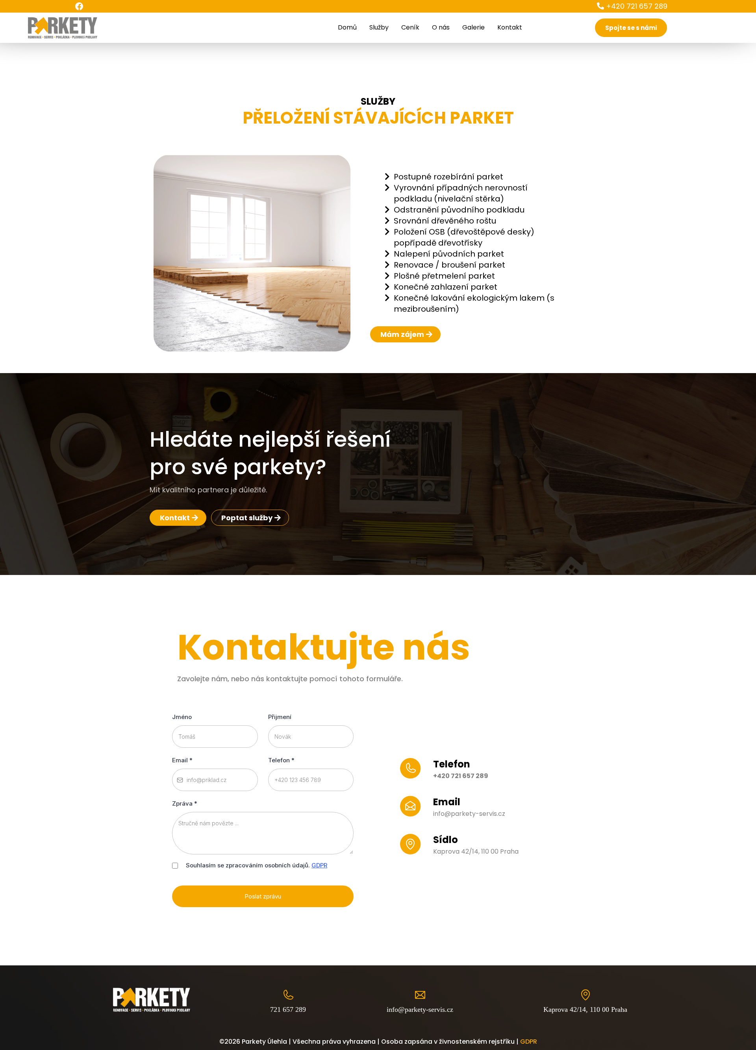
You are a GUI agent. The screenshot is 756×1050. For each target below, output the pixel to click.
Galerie (473, 27)
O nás (441, 27)
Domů (347, 27)
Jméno (182, 717)
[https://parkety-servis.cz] (62, 27)
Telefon (281, 760)
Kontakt (509, 27)
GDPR (319, 865)
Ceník (410, 27)
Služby (379, 27)
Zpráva (184, 803)
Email (182, 760)
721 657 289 (288, 1009)
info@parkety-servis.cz (469, 813)
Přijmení (279, 717)
